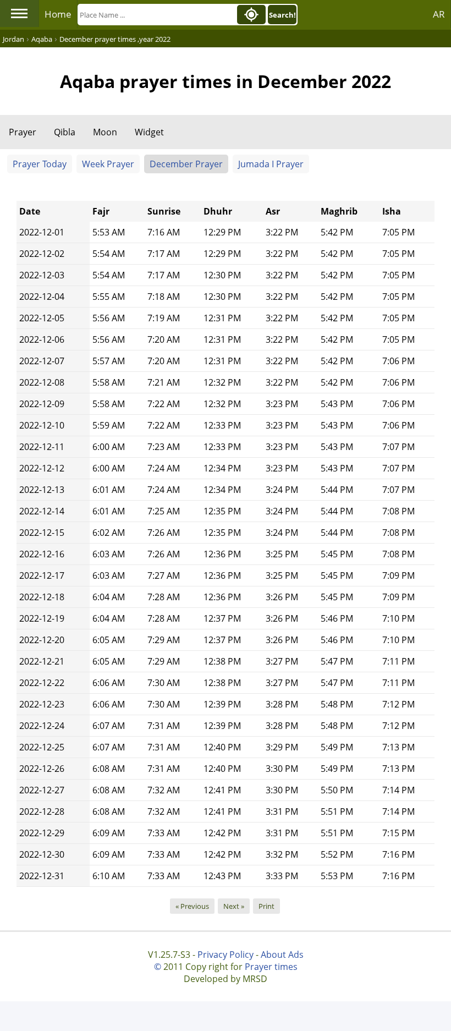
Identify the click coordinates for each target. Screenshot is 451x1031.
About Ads (282, 954)
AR (439, 14)
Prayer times (271, 967)
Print (266, 906)
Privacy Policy (225, 954)
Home (58, 14)
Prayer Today (40, 164)
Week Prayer (108, 164)
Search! (282, 15)
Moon (105, 132)
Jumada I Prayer (271, 164)
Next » (233, 906)
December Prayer (186, 164)
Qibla (64, 132)
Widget (149, 132)
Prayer (22, 132)
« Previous (192, 906)
